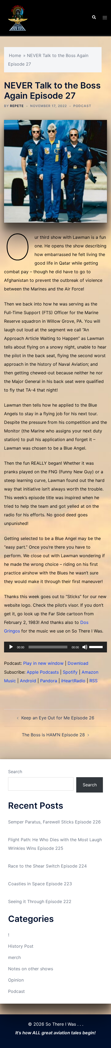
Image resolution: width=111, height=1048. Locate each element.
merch (14, 957)
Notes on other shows (30, 968)
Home (15, 55)
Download (78, 663)
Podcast (82, 106)
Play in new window (43, 663)
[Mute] (85, 647)
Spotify (70, 672)
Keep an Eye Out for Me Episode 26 (57, 717)
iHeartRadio (73, 680)
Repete (17, 106)
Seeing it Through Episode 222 (39, 901)
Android (28, 680)
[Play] (11, 647)
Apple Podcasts (43, 672)
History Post (20, 946)
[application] (55, 647)
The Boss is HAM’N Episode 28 (53, 734)
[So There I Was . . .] (17, 17)
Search (15, 771)
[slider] (96, 646)
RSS (93, 680)
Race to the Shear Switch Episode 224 (47, 866)
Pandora (48, 680)
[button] (94, 17)
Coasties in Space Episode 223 (40, 883)
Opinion (16, 980)
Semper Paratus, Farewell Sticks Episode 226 (54, 822)
